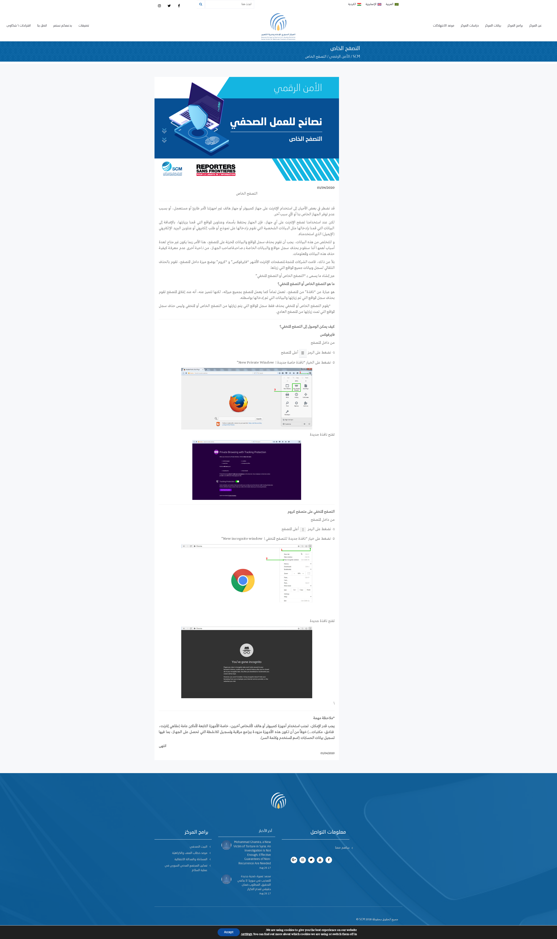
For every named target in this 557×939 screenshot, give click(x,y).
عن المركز (535, 25)
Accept (228, 932)
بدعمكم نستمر (62, 25)
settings (246, 934)
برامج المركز (515, 25)
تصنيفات (84, 25)
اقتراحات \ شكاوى (19, 25)
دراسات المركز (470, 25)
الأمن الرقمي (339, 57)
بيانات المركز (493, 25)
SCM (356, 57)
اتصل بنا (42, 25)
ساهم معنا (342, 848)
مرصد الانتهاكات (443, 25)
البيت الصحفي (198, 846)
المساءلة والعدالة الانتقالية (190, 859)
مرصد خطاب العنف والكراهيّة (189, 853)
